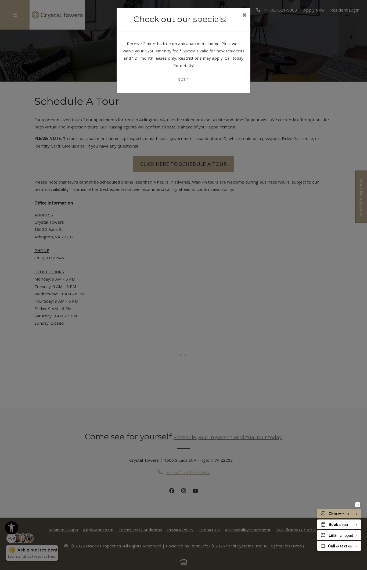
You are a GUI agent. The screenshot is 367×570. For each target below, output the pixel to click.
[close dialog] (244, 15)
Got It (183, 79)
